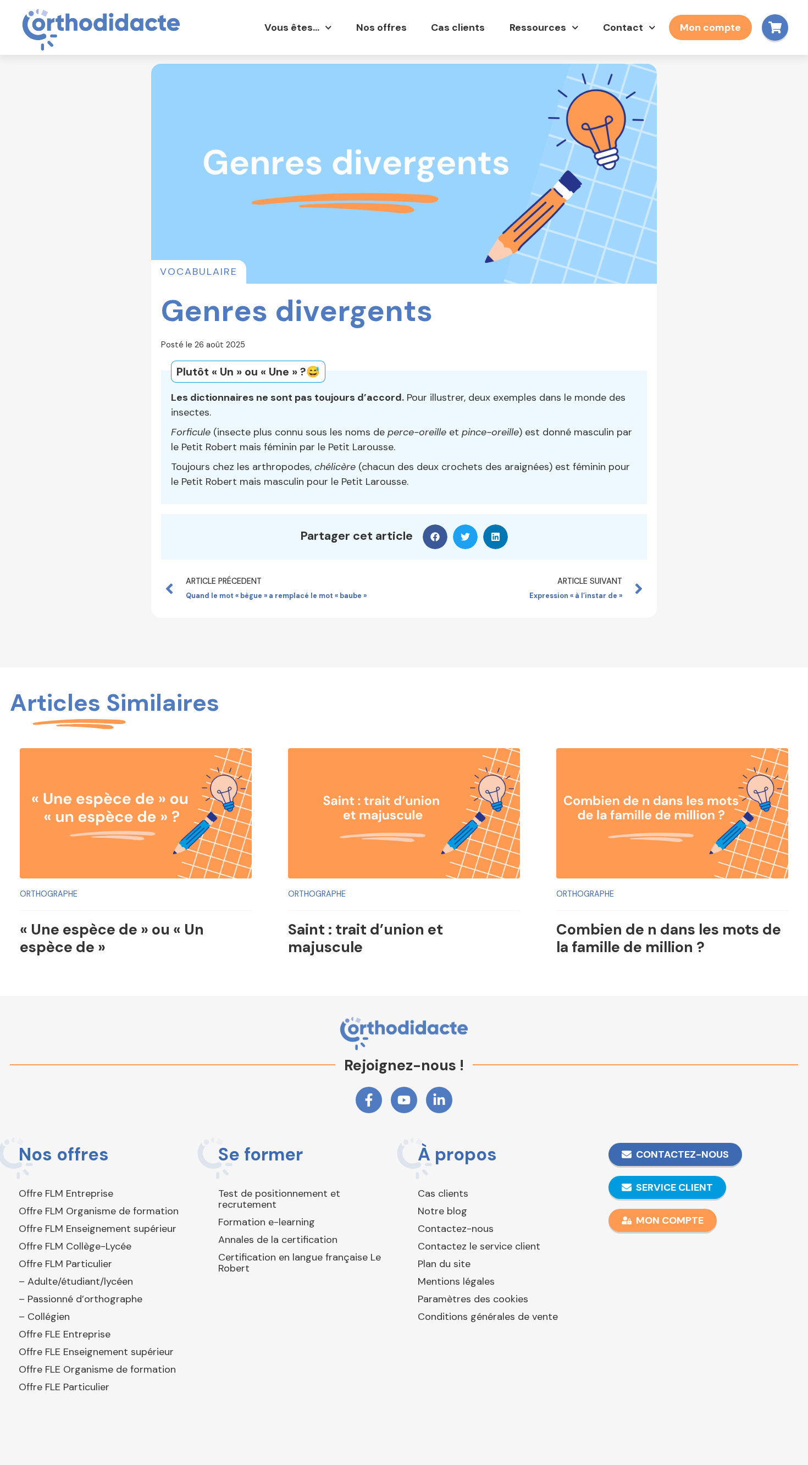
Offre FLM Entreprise (66, 1193)
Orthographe (49, 894)
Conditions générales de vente (488, 1316)
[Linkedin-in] (439, 1100)
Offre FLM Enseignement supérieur (97, 1228)
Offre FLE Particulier (64, 1387)
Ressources (538, 27)
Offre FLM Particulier (65, 1263)
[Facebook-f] (369, 1100)
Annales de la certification (277, 1239)
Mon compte (710, 27)
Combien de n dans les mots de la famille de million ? (668, 938)
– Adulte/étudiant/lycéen (76, 1281)
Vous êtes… (291, 27)
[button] (435, 536)
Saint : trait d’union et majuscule (365, 938)
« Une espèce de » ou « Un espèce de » (112, 938)
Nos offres (381, 27)
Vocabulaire (198, 271)
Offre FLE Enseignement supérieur (96, 1351)
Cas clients (458, 27)
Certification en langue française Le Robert (299, 1263)
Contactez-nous (456, 1228)
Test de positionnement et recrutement (279, 1199)
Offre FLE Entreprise (64, 1334)
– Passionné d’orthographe (80, 1299)
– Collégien (44, 1316)
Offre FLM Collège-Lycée (75, 1246)
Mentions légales (456, 1281)
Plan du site (444, 1263)
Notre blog (442, 1211)
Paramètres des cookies (473, 1299)
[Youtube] (404, 1100)
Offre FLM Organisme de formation (99, 1211)
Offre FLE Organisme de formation (97, 1369)
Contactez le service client (479, 1246)
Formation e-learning (266, 1222)
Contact (623, 27)
